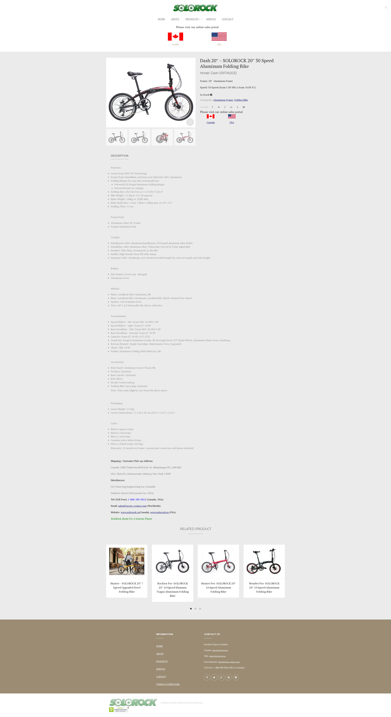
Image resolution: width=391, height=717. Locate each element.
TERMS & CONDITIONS (168, 684)
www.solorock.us (159, 512)
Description (119, 155)
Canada (175, 44)
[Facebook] (207, 677)
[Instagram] (236, 677)
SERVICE (160, 668)
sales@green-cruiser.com (132, 506)
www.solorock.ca (130, 512)
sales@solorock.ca (220, 650)
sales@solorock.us (217, 656)
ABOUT (160, 653)
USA (219, 44)
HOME (159, 646)
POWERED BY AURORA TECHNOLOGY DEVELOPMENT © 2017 (182, 703)
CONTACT (161, 676)
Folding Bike (241, 100)
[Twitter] (214, 677)
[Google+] (221, 677)
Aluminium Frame (223, 100)
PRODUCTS (162, 661)
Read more (127, 565)
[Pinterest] (229, 677)
